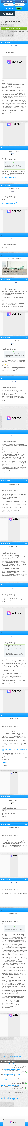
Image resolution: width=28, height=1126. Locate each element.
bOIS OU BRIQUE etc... (19, 1056)
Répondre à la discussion (14, 28)
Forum (5, 19)
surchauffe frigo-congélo (7, 1080)
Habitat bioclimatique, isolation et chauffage (11, 22)
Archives (9, 1117)
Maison (11, 1096)
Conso (13, 1117)
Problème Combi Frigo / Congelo (12, 1074)
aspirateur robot (14, 1098)
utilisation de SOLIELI (8, 1056)
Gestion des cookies (20, 1117)
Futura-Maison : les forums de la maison (10, 21)
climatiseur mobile (5, 1098)
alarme (13, 1099)
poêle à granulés (23, 1098)
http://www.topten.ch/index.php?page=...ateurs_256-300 (10, 202)
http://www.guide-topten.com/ (9, 177)
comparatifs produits (7, 1097)
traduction (4, 762)
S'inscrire (21, 1)
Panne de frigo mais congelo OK (12, 1064)
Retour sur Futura (7, 1)
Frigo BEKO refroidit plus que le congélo (10, 1085)
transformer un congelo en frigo (12, 1069)
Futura (4, 1117)
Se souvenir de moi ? (11, 8)
